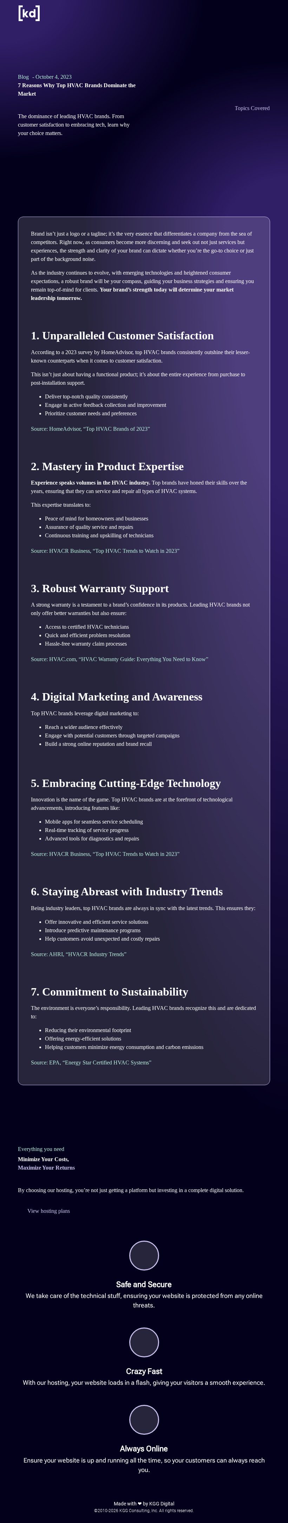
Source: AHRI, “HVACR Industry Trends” (78, 954)
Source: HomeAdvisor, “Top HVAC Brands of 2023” (90, 429)
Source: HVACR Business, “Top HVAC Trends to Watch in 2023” (105, 551)
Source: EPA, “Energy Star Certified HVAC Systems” (91, 1063)
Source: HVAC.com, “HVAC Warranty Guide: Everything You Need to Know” (119, 659)
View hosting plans (48, 1211)
